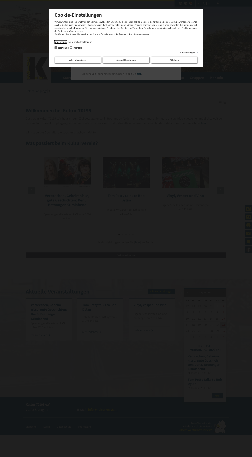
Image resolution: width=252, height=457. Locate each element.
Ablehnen (174, 60)
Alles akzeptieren (77, 60)
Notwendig (63, 48)
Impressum (61, 42)
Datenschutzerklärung (80, 42)
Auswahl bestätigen (126, 60)
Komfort (77, 48)
